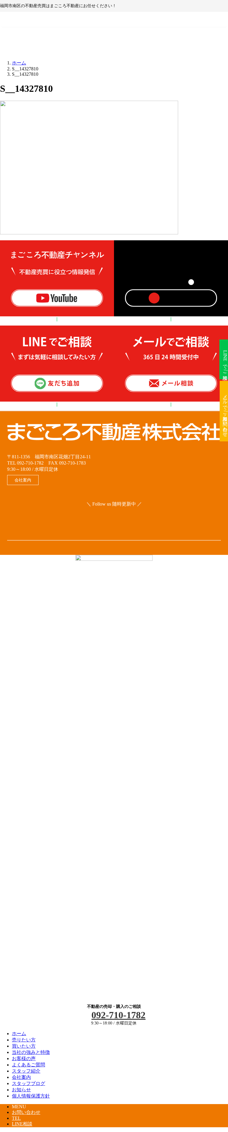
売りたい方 (24, 1039)
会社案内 (21, 1077)
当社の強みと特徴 (31, 1052)
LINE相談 (22, 1123)
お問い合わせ (26, 1112)
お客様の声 (24, 1058)
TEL (16, 1118)
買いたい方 (24, 1046)
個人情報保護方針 (31, 1095)
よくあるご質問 (28, 1064)
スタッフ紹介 (26, 1070)
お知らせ (21, 1089)
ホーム (19, 1033)
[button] (23, 480)
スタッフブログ (28, 1083)
